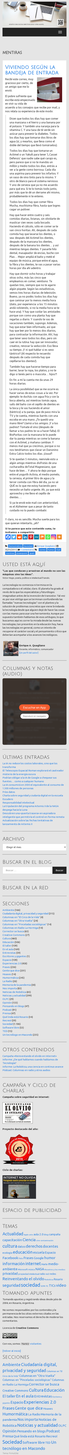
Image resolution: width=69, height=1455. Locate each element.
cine (38, 1240)
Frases (6, 967)
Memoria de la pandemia (17, 984)
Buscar (59, 870)
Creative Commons (14, 935)
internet (33, 1263)
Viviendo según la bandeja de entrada (31, 70)
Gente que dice (11, 970)
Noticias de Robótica (14, 992)
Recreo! (7, 1020)
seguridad (11, 1285)
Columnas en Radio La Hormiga (20, 927)
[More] (59, 536)
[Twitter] (13, 536)
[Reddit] (19, 536)
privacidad (10, 1273)
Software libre (11, 1027)
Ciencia (29, 1239)
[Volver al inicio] (12, 1350)
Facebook (10, 1258)
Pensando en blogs (13, 1006)
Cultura (7, 938)
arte (31, 1235)
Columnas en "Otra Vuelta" (18, 920)
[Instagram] (53, 536)
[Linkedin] (25, 536)
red (47, 1274)
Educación (8, 942)
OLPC (6, 999)
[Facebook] (8, 536)
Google (39, 1258)
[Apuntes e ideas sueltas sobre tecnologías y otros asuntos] (34, 14)
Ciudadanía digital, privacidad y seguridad (25, 913)
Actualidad (13, 1233)
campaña (54, 1234)
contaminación (47, 1240)
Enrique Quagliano (46, 546)
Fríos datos (9, 792)
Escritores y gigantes (14, 956)
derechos (34, 1246)
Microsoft (23, 1269)
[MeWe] (36, 536)
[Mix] (42, 536)
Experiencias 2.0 (12, 963)
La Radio (7, 981)
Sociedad (8, 1023)
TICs (52, 1285)
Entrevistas (9, 952)
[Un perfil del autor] (28, 653)
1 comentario (26, 549)
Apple (26, 1235)
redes (52, 1273)
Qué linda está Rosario (15, 1017)
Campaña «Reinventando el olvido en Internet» (30, 1056)
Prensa (7, 1013)
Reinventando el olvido (23, 1279)
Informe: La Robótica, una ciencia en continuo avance (33, 1066)
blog (46, 1234)
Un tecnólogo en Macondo (17, 1034)
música (31, 1269)
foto (21, 1258)
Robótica (49, 1279)
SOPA (43, 1286)
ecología (7, 1252)
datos (21, 1246)
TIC (47, 1286)
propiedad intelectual (28, 1274)
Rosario (58, 1279)
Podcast (7, 1009)
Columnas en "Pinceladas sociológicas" (25, 924)
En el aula (8, 949)
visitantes (35, 1343)
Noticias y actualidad (14, 995)
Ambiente (8, 910)
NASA (39, 1269)
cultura (10, 1245)
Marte (44, 1264)
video (61, 1285)
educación (23, 1252)
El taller (7, 945)
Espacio (7, 959)
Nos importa (10, 988)
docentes (50, 1246)
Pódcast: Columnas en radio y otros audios (26, 1070)
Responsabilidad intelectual (18, 802)
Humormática (10, 977)
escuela (38, 1252)
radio (42, 1274)
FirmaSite (13, 1453)
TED (5, 1031)
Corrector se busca (13, 931)
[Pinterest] (30, 536)
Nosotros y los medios (55, 1269)
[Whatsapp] (47, 536)
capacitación (12, 1240)
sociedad (30, 1285)
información (14, 1263)
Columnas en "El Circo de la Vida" (21, 917)
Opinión (7, 1002)
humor (49, 1258)
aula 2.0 (38, 1234)
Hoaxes (7, 974)
